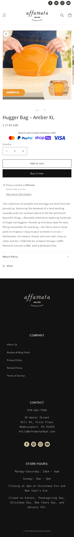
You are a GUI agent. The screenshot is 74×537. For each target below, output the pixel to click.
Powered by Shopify (43, 531)
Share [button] (10, 265)
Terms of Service (16, 375)
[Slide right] (44, 110)
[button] (4, 15)
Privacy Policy (14, 360)
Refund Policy (14, 367)
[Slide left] (29, 110)
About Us (12, 344)
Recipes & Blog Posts (18, 352)
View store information (18, 194)
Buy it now (37, 173)
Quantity (7, 144)
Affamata (32, 531)
